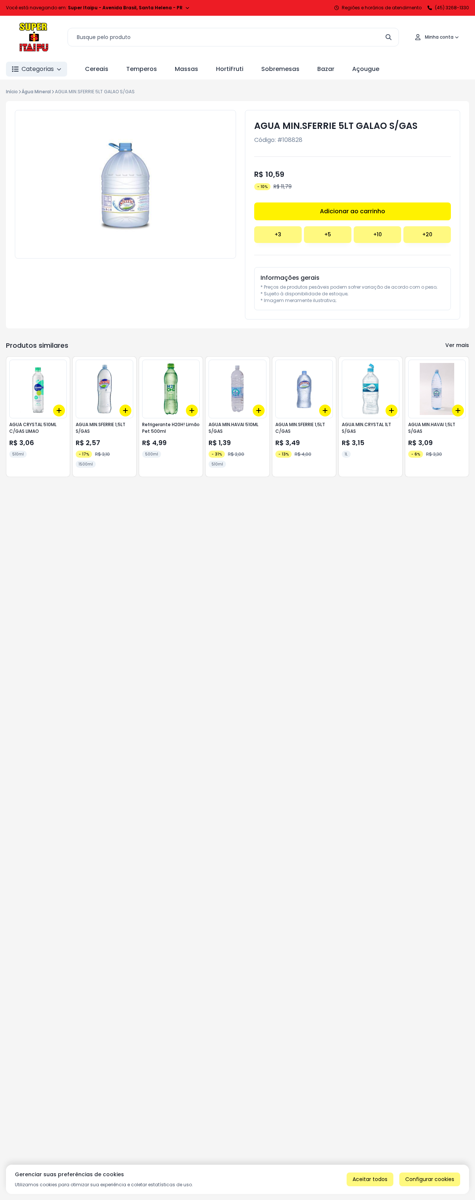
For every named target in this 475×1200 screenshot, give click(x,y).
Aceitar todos (370, 1179)
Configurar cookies (429, 1179)
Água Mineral (36, 91)
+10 (377, 234)
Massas (186, 69)
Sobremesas (280, 69)
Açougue (365, 69)
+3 (278, 234)
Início (12, 91)
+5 (327, 234)
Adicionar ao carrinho (352, 211)
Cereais (96, 69)
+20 (427, 234)
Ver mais (457, 345)
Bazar (325, 69)
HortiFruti (229, 69)
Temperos (141, 69)
